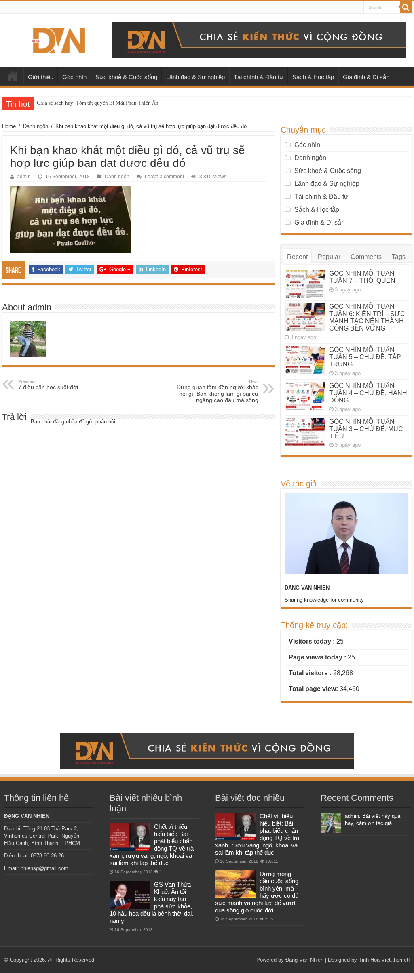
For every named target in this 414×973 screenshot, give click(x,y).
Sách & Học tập (313, 77)
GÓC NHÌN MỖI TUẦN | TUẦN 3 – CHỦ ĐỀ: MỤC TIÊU (366, 429)
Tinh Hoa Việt (375, 960)
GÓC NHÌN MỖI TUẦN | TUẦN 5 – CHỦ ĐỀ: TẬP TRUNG (365, 357)
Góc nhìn (74, 77)
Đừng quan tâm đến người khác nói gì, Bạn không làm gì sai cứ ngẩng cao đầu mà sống (217, 391)
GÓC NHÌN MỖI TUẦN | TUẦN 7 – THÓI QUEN (363, 277)
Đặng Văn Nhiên (304, 960)
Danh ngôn (35, 126)
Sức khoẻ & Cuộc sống (126, 77)
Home (9, 126)
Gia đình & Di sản (366, 77)
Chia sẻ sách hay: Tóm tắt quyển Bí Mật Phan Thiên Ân (97, 103)
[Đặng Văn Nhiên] (58, 39)
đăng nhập (65, 422)
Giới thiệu (40, 77)
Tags (399, 256)
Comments (366, 256)
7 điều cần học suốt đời (48, 384)
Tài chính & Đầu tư (258, 77)
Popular (329, 256)
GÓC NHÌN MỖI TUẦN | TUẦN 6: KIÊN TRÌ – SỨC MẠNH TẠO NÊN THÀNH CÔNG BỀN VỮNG (367, 317)
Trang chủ (12, 75)
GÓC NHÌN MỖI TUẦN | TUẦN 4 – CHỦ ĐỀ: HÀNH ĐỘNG (368, 393)
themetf (401, 960)
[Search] (406, 7)
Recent (297, 256)
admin (24, 176)
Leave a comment (164, 176)
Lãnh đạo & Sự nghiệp (195, 77)
